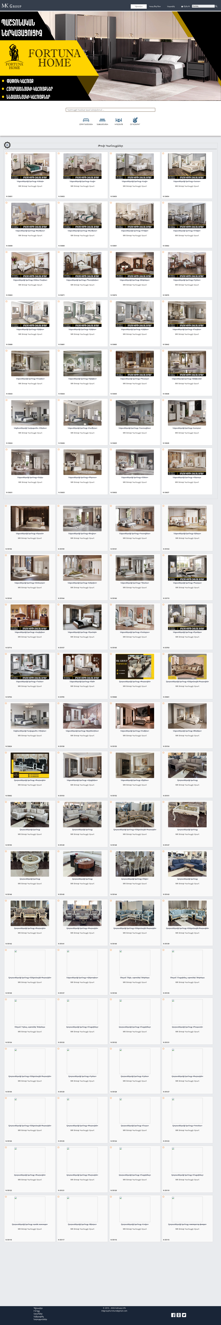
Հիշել (185, 6)
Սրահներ (38, 1313)
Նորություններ (40, 1319)
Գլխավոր (38, 1308)
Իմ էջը (37, 1311)
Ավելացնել (39, 1316)
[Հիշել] (6, 153)
